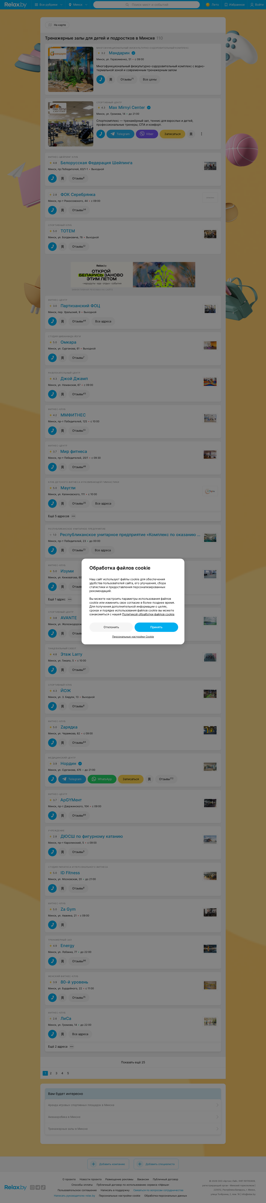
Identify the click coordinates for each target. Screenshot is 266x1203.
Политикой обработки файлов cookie (148, 614)
